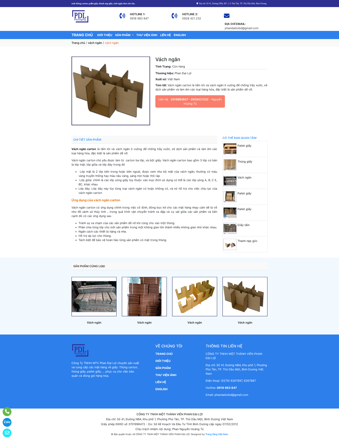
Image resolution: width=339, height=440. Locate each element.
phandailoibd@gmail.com (231, 395)
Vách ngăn (244, 177)
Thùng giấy (244, 161)
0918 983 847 (227, 387)
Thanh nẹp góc (247, 241)
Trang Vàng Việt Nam (216, 434)
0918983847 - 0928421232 (190, 99)
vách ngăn (95, 43)
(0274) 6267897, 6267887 (238, 380)
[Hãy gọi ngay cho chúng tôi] (5, 412)
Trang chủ (78, 43)
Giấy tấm (243, 225)
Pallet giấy (244, 145)
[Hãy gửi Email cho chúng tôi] (5, 433)
